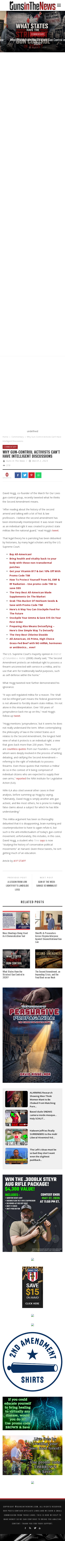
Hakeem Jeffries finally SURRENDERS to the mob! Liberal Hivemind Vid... (43, 1134)
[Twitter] (35, 1528)
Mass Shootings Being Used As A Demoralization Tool (15, 934)
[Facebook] (25, 1528)
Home (5, 436)
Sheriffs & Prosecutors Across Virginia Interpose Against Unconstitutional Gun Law (48, 937)
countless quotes (16, 749)
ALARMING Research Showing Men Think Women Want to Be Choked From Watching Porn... (42, 1096)
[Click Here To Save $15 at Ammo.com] (32, 1287)
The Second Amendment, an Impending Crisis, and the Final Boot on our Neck (47, 974)
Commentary (31, 34)
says (42, 840)
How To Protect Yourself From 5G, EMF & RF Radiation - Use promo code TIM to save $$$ (35, 584)
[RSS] (30, 1528)
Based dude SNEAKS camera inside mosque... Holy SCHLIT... (43, 1115)
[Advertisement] (32, 393)
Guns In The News (15, 460)
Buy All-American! (21, 554)
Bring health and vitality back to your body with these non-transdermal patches (33, 563)
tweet (55, 530)
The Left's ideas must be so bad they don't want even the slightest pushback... (43, 1153)
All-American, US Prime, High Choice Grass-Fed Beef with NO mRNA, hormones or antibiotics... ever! (36, 643)
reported (21, 778)
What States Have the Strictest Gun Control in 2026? (31, 41)
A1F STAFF (19, 860)
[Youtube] (39, 1528)
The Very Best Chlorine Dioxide (29, 634)
